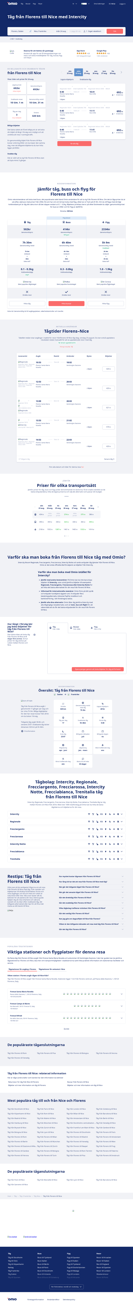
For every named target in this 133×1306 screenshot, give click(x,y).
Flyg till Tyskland (73, 1264)
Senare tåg (108, 459)
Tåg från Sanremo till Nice (17, 1184)
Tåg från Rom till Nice (45, 1113)
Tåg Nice (37, 1196)
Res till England (103, 1264)
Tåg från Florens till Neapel (76, 1146)
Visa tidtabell (16, 118)
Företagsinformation (35, 1299)
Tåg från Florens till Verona (106, 1053)
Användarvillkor (53, 1299)
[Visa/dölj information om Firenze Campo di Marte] (121, 1006)
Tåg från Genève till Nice (105, 1128)
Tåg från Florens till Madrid (77, 1137)
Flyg (34, 4)
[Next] (121, 72)
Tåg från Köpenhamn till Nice (18, 1113)
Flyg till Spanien (73, 1257)
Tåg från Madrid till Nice (16, 1118)
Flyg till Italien (72, 1261)
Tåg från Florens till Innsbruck (107, 1155)
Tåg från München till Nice (47, 1123)
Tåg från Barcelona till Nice (106, 1113)
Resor (99, 1253)
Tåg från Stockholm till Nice (18, 1109)
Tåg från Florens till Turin (47, 1155)
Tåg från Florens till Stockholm (78, 1132)
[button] (62, 31)
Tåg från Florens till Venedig (18, 1058)
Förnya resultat (65, 347)
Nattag (11, 1267)
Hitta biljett (17, 91)
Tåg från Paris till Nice (45, 1109)
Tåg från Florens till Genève (18, 1151)
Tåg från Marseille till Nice (47, 1180)
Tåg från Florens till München (48, 1141)
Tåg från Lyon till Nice (45, 1132)
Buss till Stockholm (45, 1271)
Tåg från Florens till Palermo (107, 1151)
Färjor (40, 4)
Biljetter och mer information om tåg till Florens (27, 1085)
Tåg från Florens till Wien (105, 1141)
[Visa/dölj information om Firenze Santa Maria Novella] (121, 994)
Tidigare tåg (25, 459)
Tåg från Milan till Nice (75, 1113)
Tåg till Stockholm (15, 1257)
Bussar (28, 4)
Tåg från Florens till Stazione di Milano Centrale (25, 1146)
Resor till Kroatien (104, 1257)
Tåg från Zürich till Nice (46, 1128)
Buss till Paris (43, 1267)
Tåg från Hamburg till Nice (17, 1123)
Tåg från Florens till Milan (47, 1137)
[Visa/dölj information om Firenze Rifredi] (121, 1018)
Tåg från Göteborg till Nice (106, 1109)
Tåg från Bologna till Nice (17, 1132)
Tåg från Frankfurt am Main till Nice (80, 1128)
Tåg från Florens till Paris (105, 1132)
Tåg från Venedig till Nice (106, 1123)
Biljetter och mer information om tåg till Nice (84, 1085)
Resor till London (103, 1271)
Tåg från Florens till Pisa (46, 1053)
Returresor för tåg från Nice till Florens (23, 1082)
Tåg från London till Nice (76, 1109)
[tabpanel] (87, 653)
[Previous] (35, 507)
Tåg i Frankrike (25, 1196)
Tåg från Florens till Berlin (17, 1141)
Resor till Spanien (104, 1267)
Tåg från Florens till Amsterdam (108, 1137)
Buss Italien (42, 1261)
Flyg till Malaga (73, 1271)
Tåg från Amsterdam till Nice (77, 1118)
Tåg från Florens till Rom (17, 1053)
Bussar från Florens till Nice (78, 1082)
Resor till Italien (103, 1261)
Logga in (122, 4)
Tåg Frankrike (13, 1271)
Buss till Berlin (43, 1264)
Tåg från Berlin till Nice (105, 1118)
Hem (9, 1196)
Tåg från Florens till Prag (105, 1146)
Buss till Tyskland (44, 1257)
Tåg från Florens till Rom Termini (79, 1151)
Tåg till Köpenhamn (16, 1264)
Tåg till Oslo (13, 1261)
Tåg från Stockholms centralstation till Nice (83, 1123)
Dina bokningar (99, 4)
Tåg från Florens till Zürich (47, 1146)
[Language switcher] (85, 3)
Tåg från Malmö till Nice (46, 1118)
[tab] (67, 79)
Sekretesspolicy (69, 1299)
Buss (39, 1253)
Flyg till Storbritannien (76, 1267)
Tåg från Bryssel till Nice (16, 1128)
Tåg (22, 4)
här (82, 467)
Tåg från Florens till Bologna (77, 1053)
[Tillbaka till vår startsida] (14, 3)
